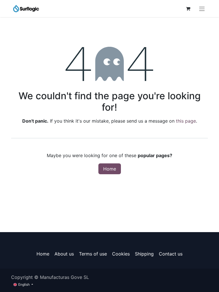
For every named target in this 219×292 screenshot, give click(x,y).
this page (186, 121)
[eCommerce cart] (188, 8)
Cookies (121, 254)
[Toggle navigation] (202, 8)
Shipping (144, 254)
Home (109, 169)
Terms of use (93, 254)
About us (64, 254)
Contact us (170, 254)
